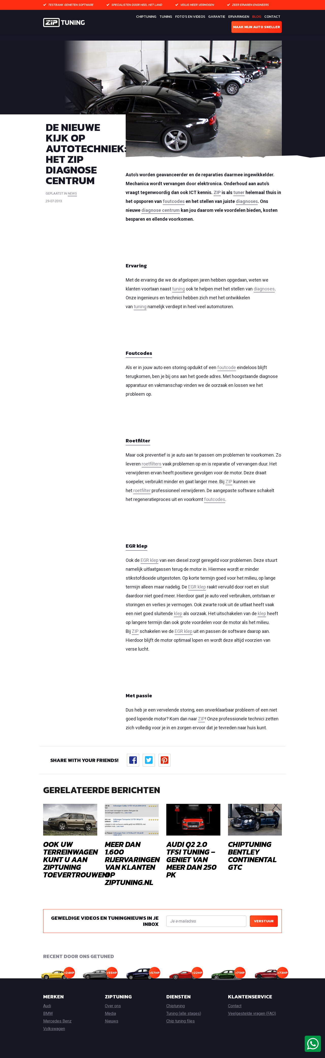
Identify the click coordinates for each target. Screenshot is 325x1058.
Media (110, 1013)
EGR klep (136, 546)
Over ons (113, 1005)
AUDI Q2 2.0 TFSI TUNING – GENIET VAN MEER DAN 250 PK (191, 859)
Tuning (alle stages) (183, 1013)
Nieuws (111, 1021)
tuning (178, 288)
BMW (48, 1013)
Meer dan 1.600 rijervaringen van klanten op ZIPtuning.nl (132, 863)
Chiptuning (146, 16)
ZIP (217, 192)
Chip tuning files (180, 1021)
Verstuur (264, 921)
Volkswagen (54, 1028)
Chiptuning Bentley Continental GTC (252, 856)
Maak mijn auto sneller (256, 27)
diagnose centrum (160, 210)
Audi (47, 1005)
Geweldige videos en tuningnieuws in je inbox (105, 921)
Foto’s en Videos (190, 16)
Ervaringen (238, 16)
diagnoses (247, 201)
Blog (256, 16)
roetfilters (151, 463)
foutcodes (174, 201)
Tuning (165, 16)
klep (178, 613)
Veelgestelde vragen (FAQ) (252, 1013)
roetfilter (142, 490)
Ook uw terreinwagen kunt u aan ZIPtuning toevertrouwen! (76, 859)
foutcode (226, 367)
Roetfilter (138, 440)
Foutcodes (139, 353)
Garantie (216, 16)
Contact (272, 16)
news (72, 193)
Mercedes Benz (57, 1021)
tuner (239, 192)
